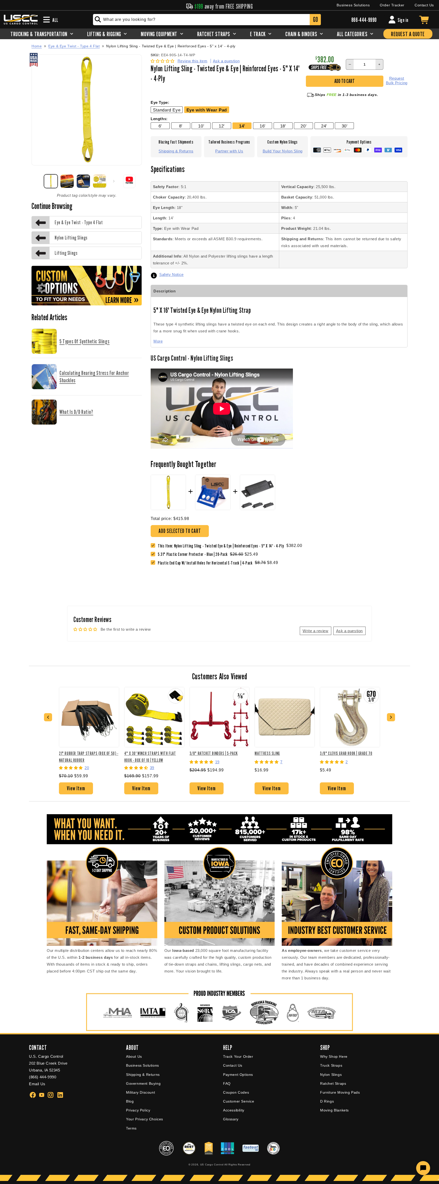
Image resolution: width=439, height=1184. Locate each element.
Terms (131, 1128)
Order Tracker (392, 5)
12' (222, 126)
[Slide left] (37, 181)
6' (160, 126)
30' (345, 126)
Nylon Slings (331, 1075)
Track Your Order (238, 1056)
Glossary (231, 1119)
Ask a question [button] (349, 631)
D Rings (327, 1101)
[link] (194, 554)
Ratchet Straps (333, 1083)
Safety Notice (171, 274)
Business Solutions (353, 5)
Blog (130, 1101)
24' (324, 126)
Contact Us (424, 5)
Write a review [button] (315, 631)
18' (283, 126)
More (158, 341)
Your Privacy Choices (144, 1119)
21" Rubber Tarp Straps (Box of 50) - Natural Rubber (88, 757)
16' (262, 126)
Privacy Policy (138, 1110)
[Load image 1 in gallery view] (51, 181)
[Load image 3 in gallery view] (83, 181)
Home (37, 46)
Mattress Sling (267, 753)
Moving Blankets (334, 1110)
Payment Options (238, 1075)
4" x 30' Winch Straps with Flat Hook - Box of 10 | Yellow (150, 757)
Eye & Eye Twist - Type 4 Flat (74, 46)
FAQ (227, 1083)
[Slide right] (113, 181)
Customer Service (238, 1101)
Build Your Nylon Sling (283, 151)
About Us (134, 1056)
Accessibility (233, 1110)
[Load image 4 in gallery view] (99, 181)
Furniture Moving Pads (340, 1092)
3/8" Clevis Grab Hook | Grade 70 (346, 753)
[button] (163, 61)
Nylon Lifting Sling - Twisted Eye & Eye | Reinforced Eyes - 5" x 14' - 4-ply (171, 46)
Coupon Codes (236, 1092)
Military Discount (140, 1092)
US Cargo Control (212, 1164)
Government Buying (143, 1083)
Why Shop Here (334, 1056)
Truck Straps (331, 1065)
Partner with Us (229, 151)
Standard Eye (166, 110)
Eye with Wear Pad (206, 110)
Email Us (37, 1084)
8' (180, 126)
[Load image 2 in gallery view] (67, 181)
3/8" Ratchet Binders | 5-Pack (214, 753)
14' (242, 126)
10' (201, 126)
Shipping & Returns (176, 151)
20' (303, 126)
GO (315, 19)
